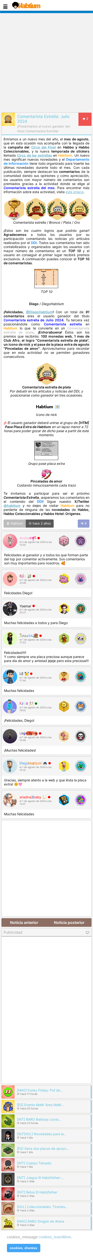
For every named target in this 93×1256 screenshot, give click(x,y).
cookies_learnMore (55, 1237)
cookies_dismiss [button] (23, 1248)
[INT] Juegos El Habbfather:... (40, 1178)
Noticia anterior (24, 922)
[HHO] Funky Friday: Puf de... (40, 1090)
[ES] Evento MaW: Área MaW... (40, 1105)
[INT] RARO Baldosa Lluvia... (39, 1119)
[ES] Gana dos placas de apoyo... (43, 1148)
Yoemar (25, 606)
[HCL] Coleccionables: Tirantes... (42, 1207)
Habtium (16, 523)
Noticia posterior (69, 922)
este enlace (74, 192)
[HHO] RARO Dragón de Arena (40, 1221)
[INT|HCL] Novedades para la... (42, 1134)
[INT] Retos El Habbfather (37, 1192)
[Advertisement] (46, 62)
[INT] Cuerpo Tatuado (34, 1163)
